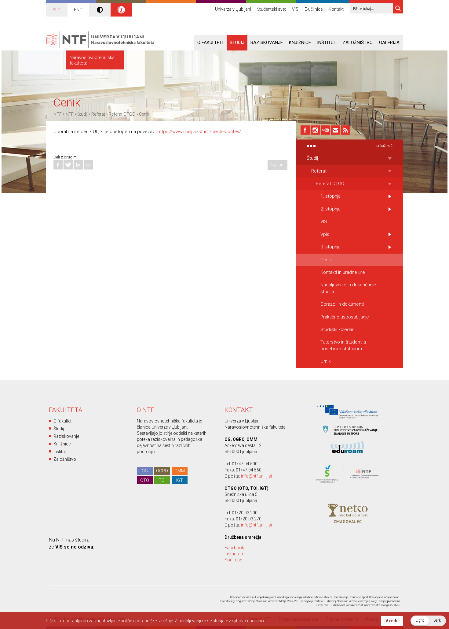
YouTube (233, 559)
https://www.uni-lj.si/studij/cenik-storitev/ (199, 131)
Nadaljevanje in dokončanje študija (348, 288)
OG (145, 470)
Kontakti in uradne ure (342, 272)
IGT (179, 480)
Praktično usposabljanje (344, 317)
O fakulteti (210, 42)
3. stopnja (330, 247)
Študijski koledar (337, 329)
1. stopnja (330, 196)
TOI (162, 480)
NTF (57, 114)
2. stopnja (330, 209)
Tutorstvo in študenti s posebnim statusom (343, 345)
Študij (237, 42)
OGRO (162, 470)
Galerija (389, 42)
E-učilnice (314, 9)
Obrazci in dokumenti (342, 304)
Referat (98, 114)
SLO (56, 9)
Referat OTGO (122, 114)
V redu (392, 620)
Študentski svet (271, 9)
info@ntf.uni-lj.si (256, 476)
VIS (295, 9)
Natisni (277, 165)
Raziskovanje (266, 42)
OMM (179, 470)
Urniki (325, 361)
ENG (78, 9)
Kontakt (336, 9)
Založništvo (357, 42)
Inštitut (326, 42)
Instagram (234, 553)
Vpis (324, 234)
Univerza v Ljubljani (233, 9)
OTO (144, 480)
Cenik (144, 114)
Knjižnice (300, 42)
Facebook (234, 547)
